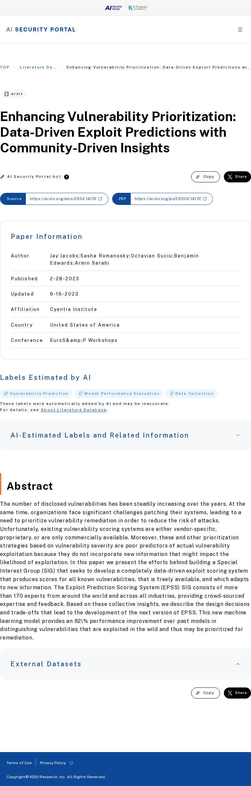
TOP (4, 67)
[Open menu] (240, 29)
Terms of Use (19, 763)
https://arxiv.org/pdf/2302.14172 (168, 198)
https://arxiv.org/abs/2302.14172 (63, 198)
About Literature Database (74, 410)
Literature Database (38, 67)
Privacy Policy (53, 763)
